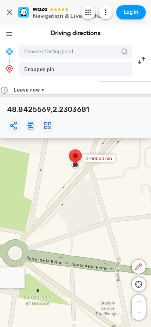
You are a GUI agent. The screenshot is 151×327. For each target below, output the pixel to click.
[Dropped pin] (75, 159)
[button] (75, 69)
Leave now (27, 90)
